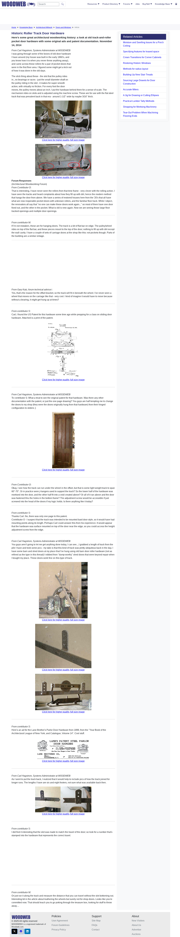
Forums (127, 4)
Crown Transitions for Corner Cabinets (142, 57)
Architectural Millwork (44, 27)
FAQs (94, 925)
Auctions (136, 934)
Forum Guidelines (60, 925)
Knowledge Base (162, 4)
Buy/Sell (146, 4)
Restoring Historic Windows (137, 63)
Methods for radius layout (135, 69)
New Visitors (138, 920)
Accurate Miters (131, 89)
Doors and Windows (63, 27)
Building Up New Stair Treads (138, 74)
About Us (136, 925)
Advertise (136, 929)
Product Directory (110, 4)
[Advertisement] (90, 16)
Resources (92, 4)
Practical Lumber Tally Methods (138, 101)
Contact (95, 929)
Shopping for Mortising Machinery (140, 107)
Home (14, 27)
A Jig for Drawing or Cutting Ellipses (141, 95)
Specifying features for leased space (141, 51)
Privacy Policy (59, 929)
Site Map (96, 920)
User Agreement (60, 920)
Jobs (137, 4)
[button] (14, 931)
